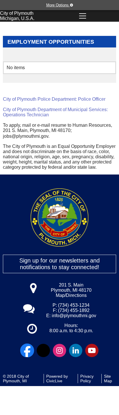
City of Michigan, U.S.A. (17, 16)
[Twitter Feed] (43, 350)
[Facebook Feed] (27, 350)
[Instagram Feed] (59, 350)
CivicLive (54, 381)
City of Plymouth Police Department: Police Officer (54, 99)
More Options (58, 5)
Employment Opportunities (51, 42)
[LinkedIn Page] (75, 350)
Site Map (108, 378)
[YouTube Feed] (91, 350)
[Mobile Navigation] (82, 16)
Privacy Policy (87, 378)
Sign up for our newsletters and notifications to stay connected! (59, 263)
